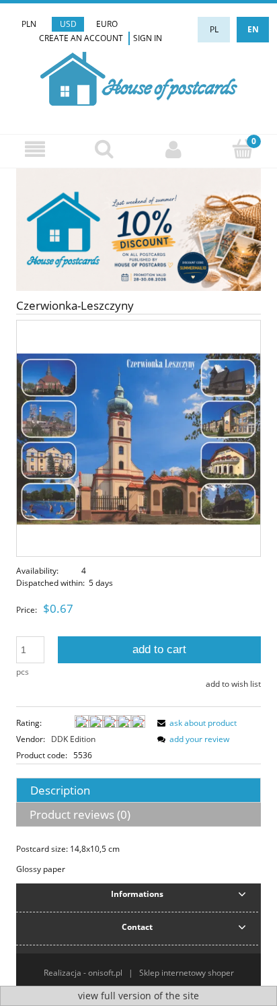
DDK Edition (73, 739)
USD (68, 24)
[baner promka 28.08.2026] (138, 229)
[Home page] (138, 77)
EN (253, 29)
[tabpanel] (138, 859)
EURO (107, 24)
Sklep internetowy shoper (186, 972)
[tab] (138, 790)
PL (214, 29)
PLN (29, 24)
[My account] (173, 149)
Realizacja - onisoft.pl (83, 972)
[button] (34, 149)
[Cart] (242, 148)
